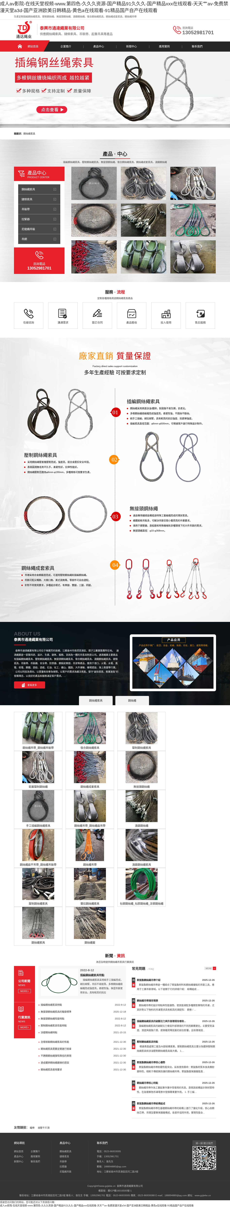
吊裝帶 (26, 209)
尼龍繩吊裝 (28, 229)
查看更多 (32, 685)
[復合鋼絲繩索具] (193, 220)
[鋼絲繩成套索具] (94, 257)
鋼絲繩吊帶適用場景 (147, 1000)
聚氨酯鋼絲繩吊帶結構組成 (151, 1103)
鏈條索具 (27, 199)
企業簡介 (65, 46)
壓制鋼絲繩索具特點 (147, 1041)
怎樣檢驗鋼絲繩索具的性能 (55, 1042)
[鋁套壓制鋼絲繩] (193, 183)
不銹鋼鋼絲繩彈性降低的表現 (56, 1055)
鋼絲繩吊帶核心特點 (147, 1083)
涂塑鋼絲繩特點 (49, 1032)
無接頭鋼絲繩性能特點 (52, 1018)
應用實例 (164, 46)
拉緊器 (26, 219)
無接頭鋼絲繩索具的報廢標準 (56, 1011)
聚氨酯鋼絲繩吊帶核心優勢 (151, 1062)
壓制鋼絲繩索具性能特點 (54, 1025)
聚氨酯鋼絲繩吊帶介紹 (148, 980)
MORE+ (24, 991)
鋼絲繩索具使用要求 (51, 1069)
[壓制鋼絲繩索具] (143, 183)
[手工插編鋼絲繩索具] (94, 183)
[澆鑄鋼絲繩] (143, 220)
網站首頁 (33, 46)
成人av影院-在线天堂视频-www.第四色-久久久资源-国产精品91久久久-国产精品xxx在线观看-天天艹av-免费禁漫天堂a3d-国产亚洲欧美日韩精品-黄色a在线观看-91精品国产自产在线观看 (97, 1205)
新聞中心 (131, 46)
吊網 (24, 239)
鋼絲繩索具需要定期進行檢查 (56, 1048)
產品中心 (98, 46)
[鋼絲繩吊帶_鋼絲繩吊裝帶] (143, 257)
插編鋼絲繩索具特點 (92, 975)
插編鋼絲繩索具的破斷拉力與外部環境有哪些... (161, 1021)
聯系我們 (197, 46)
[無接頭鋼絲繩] (94, 220)
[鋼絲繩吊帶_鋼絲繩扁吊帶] (193, 257)
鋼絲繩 (132, 700)
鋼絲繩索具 (29, 133)
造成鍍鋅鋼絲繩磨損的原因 (55, 1062)
